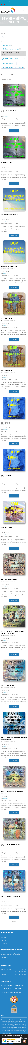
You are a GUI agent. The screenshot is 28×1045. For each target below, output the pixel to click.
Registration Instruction (15, 1)
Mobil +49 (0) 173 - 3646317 (12, 989)
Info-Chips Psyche (7, 63)
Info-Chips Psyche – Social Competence (10, 59)
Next (13, 921)
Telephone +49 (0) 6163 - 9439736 (14, 985)
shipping (5, 116)
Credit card (4, 943)
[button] (23, 10)
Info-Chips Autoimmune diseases (12, 67)
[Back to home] (8, 10)
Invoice (3, 940)
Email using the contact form (12, 992)
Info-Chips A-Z (6, 45)
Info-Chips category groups (10, 49)
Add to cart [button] (14, 130)
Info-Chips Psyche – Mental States (10, 53)
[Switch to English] (4, 4)
